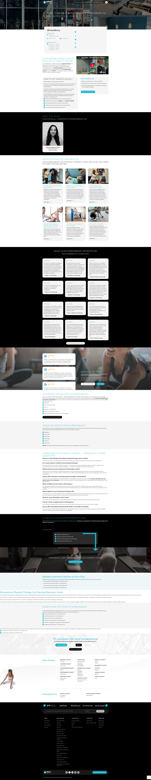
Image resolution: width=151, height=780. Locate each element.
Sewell (61, 670)
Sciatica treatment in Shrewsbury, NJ (53, 618)
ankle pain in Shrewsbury (39, 599)
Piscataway (80, 664)
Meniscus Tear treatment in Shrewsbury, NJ (55, 620)
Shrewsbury (80, 675)
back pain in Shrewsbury (55, 597)
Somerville (97, 668)
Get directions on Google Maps (71, 445)
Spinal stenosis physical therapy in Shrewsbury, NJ (55, 585)
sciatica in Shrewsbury (67, 597)
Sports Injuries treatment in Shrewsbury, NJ (55, 613)
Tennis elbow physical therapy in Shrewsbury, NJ (55, 587)
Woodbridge (80, 665)
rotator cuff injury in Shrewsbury (55, 599)
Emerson (62, 661)
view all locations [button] (75, 649)
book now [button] (100, 384)
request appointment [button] (100, 772)
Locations (48, 16)
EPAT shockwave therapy (77, 509)
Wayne (96, 663)
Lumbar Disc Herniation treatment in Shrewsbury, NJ (14, 630)
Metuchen (79, 663)
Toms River (80, 681)
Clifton (96, 661)
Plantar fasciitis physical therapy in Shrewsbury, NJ (55, 581)
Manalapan (80, 671)
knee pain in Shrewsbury (89, 597)
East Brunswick (81, 661)
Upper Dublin (89, 695)
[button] (106, 2)
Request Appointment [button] (88, 91)
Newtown (62, 696)
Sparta (96, 674)
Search (79, 645)
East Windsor (63, 678)
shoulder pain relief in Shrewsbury (104, 597)
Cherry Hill (62, 665)
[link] (52, 186)
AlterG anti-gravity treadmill (93, 509)
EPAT (60, 100)
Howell (79, 670)
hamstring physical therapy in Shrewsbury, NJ (54, 91)
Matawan (79, 672)
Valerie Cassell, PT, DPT (53, 147)
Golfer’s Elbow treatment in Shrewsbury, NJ (12, 632)
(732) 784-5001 (52, 38)
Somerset (97, 667)
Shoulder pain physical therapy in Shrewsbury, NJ (55, 583)
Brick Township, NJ (81, 679)
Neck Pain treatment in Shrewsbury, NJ (54, 616)
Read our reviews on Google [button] (75, 343)
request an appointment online (53, 504)
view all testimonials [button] (88, 384)
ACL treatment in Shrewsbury (26, 599)
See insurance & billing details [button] (52, 417)
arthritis (54, 70)
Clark (96, 678)
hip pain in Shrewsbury (77, 597)
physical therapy (66, 63)
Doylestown (63, 695)
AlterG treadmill (70, 100)
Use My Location (62, 645)
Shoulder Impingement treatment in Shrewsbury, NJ (57, 622)
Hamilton (62, 679)
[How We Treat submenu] (91, 2)
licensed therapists (58, 68)
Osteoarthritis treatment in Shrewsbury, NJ (55, 624)
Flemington (63, 674)
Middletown (80, 674)
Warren (96, 670)
